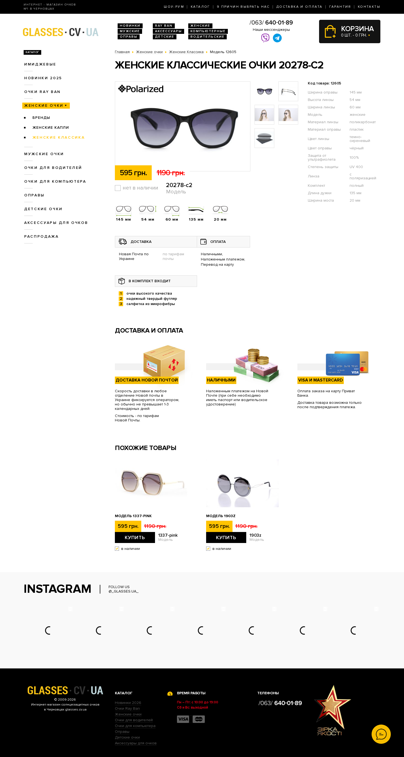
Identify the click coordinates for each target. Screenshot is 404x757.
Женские (200, 26)
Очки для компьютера (55, 181)
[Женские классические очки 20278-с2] (182, 127)
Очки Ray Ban (127, 708)
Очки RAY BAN (42, 91)
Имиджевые (40, 64)
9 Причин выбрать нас (243, 7)
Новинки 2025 (43, 78)
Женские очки (43, 105)
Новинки (130, 26)
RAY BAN (164, 26)
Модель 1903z (221, 516)
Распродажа (41, 236)
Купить (135, 537)
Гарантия (340, 7)
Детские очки (43, 209)
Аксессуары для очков (56, 222)
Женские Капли (50, 127)
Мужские (130, 31)
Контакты (369, 7)
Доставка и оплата (299, 7)
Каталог (200, 7)
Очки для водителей (53, 167)
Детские (164, 37)
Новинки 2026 (128, 702)
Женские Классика (58, 137)
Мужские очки (44, 154)
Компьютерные (208, 31)
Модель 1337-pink (133, 516)
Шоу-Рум (174, 7)
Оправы (128, 37)
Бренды (41, 117)
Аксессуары (168, 31)
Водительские (207, 37)
